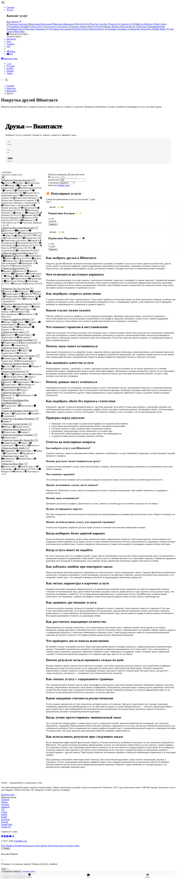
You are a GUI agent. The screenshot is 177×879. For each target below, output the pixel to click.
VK (2, 809)
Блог (9, 41)
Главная (10, 7)
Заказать (53, 224)
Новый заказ (64, 185)
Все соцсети (13, 21)
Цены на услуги (8, 797)
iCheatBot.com (20, 841)
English (10, 68)
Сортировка (53, 182)
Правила (10, 845)
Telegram (5, 799)
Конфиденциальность (25, 845)
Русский (11, 66)
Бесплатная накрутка (58, 845)
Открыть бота (28, 871)
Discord (4, 822)
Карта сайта (73, 845)
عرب (9, 63)
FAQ (3, 845)
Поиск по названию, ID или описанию (66, 174)
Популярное (41, 845)
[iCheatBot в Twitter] (2, 836)
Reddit (4, 817)
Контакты (11, 39)
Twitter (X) (6, 827)
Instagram (5, 807)
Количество (53, 180)
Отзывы (10, 44)
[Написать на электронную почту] (10, 836)
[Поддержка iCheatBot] (13, 836)
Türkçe (10, 73)
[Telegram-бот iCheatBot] (7, 836)
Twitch (4, 812)
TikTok (4, 802)
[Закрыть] (2, 860)
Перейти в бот (8, 794)
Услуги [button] (10, 10)
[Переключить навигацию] (3, 2)
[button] (9, 58)
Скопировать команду (11, 871)
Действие (52, 185)
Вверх (7, 848)
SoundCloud (6, 824)
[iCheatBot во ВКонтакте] (5, 836)
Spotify (4, 814)
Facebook (5, 819)
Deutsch (10, 71)
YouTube (5, 804)
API (8, 46)
